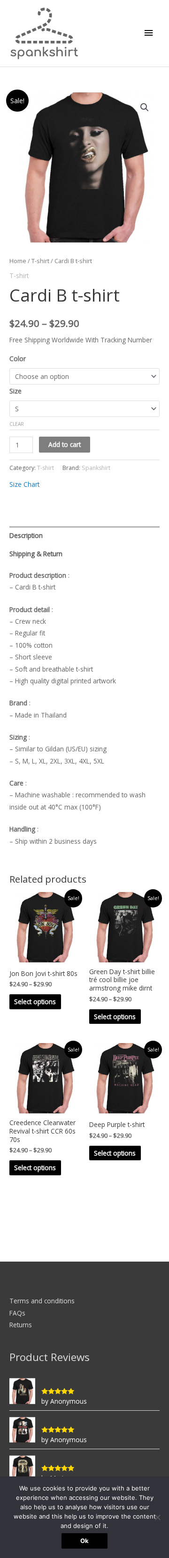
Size (15, 390)
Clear (16, 424)
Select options (35, 1001)
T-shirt (40, 261)
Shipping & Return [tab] (35, 553)
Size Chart (24, 484)
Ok (84, 1540)
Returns (20, 1324)
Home (17, 261)
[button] (144, 107)
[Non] (157, 1517)
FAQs (17, 1312)
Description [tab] (26, 535)
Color (17, 358)
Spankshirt (96, 468)
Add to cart (64, 444)
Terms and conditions (42, 1300)
